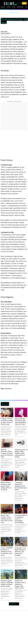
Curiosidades (20, 7)
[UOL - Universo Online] (15, 4)
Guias (13, 7)
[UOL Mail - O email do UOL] (18, 3)
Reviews (3, 7)
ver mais (13, 603)
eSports (9, 7)
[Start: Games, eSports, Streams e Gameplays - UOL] (9, 3)
